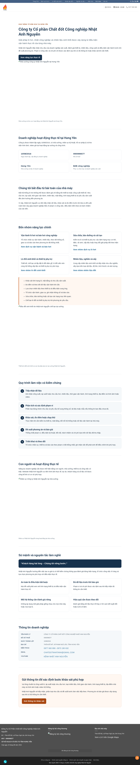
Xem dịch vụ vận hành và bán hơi (36, 247)
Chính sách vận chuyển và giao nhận (80, 760)
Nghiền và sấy (80, 1)
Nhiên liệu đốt (69, 1)
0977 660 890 (49, 648)
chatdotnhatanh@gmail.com (59, 652)
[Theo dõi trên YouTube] (137, 1)
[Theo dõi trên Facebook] (130, 1)
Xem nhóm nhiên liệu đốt (84, 270)
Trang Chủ (36, 1)
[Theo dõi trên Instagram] (132, 1)
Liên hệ (105, 1)
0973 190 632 (63, 648)
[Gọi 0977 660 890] (5, 762)
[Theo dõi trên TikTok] (134, 1)
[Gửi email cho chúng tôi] (135, 1)
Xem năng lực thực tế (30, 57)
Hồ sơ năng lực (45, 760)
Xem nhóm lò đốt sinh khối (33, 270)
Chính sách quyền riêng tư (60, 760)
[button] (137, 758)
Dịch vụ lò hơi (45, 1)
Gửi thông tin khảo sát (34, 701)
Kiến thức (90, 1)
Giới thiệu (98, 1)
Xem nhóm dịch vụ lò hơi (84, 250)
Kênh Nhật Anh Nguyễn (56, 656)
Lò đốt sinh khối (57, 1)
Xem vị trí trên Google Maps (107, 737)
